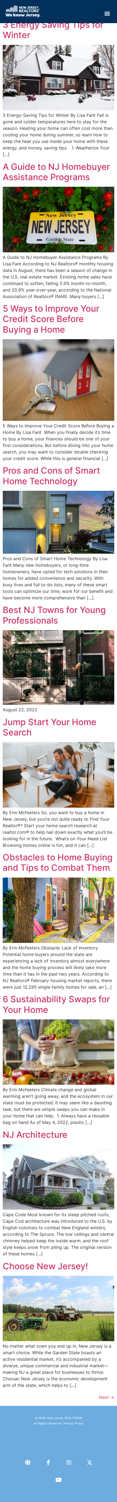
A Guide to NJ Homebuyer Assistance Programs (56, 171)
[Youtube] (58, 1480)
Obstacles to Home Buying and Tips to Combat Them (58, 862)
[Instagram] (69, 1462)
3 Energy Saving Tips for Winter (53, 29)
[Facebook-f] (48, 1462)
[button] (107, 13)
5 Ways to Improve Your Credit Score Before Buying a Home (51, 319)
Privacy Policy (73, 1423)
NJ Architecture (35, 1134)
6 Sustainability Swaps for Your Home (56, 1004)
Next (106, 1397)
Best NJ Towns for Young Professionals (54, 615)
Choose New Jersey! (45, 1266)
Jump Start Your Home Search (49, 727)
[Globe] (27, 1462)
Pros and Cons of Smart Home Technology (51, 475)
